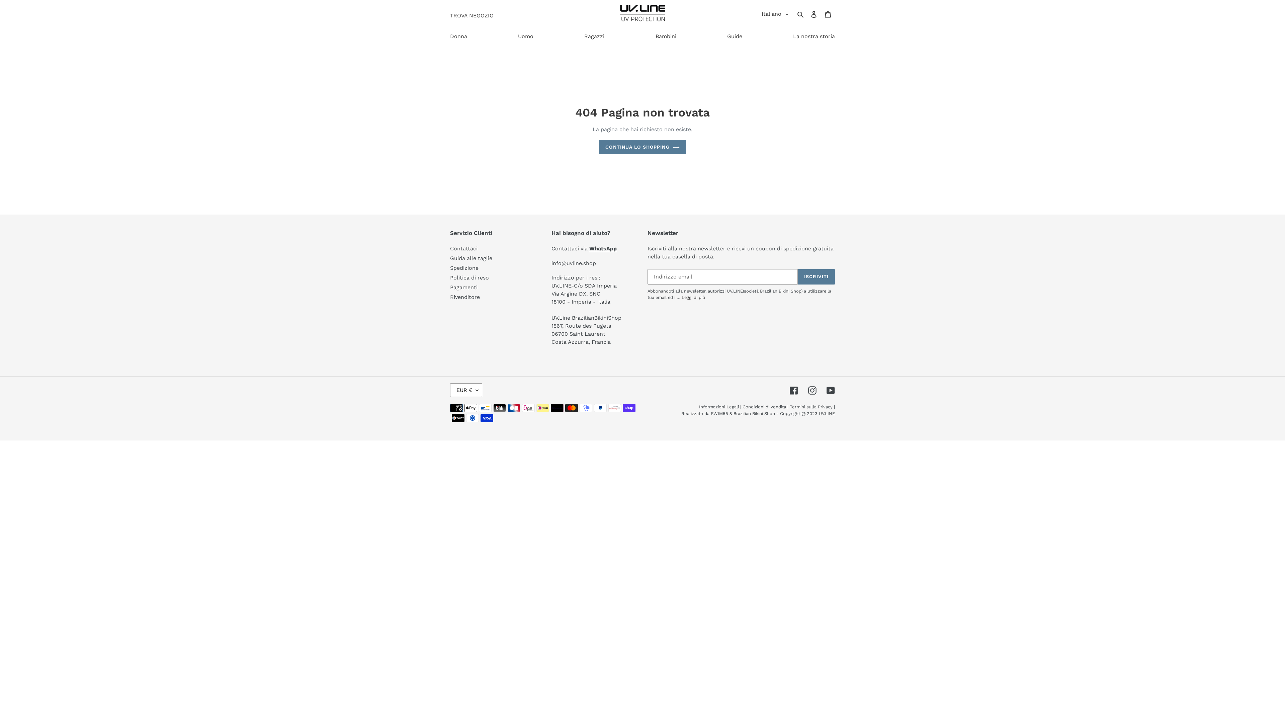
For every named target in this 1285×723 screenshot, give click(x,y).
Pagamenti (464, 287)
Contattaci (464, 248)
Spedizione (464, 268)
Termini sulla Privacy (811, 406)
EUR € (464, 390)
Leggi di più (693, 297)
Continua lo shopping (637, 147)
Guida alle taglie (471, 258)
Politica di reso (469, 277)
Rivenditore (465, 297)
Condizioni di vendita (764, 406)
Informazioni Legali (719, 406)
